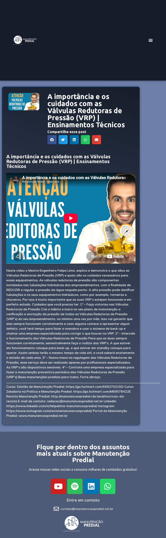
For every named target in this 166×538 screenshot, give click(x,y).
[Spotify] (75, 486)
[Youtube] (58, 486)
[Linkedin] (91, 486)
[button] (150, 40)
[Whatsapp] (107, 486)
